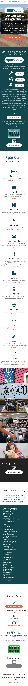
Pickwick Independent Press (10, 541)
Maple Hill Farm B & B (8, 534)
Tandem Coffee (7, 561)
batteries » (16, 180)
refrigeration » (19, 314)
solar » (14, 329)
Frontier (5, 524)
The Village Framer (7, 572)
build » (14, 214)
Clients (19, 85)
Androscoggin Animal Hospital (10, 509)
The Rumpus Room (8, 569)
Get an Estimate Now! (14, 472)
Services (19, 73)
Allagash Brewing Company (10, 508)
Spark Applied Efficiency (10, 2)
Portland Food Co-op (8, 544)
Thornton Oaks (7, 574)
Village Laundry (7, 575)
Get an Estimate (14, 117)
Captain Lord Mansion (8, 514)
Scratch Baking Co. (8, 554)
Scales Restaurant (7, 552)
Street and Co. (6, 559)
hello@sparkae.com (14, 625)
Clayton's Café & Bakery (9, 518)
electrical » (17, 229)
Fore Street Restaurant (8, 521)
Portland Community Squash (10, 542)
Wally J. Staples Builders (9, 577)
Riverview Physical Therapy (10, 547)
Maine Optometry (7, 533)
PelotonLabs (6, 539)
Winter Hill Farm (7, 580)
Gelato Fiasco (6, 526)
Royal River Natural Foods (9, 549)
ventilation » (20, 364)
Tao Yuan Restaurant (8, 562)
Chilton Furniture (7, 516)
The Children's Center (8, 567)
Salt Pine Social (7, 551)
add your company (14, 503)
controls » (14, 198)
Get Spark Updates (14, 145)
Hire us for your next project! (14, 37)
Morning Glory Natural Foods (10, 536)
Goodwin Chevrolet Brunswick (10, 528)
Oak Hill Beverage (7, 537)
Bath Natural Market (8, 513)
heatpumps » (14, 266)
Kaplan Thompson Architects (10, 531)
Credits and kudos (14, 682)
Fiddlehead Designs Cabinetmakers (12, 519)
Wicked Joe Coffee (7, 579)
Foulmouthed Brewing (8, 523)
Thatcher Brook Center (8, 566)
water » (20, 282)
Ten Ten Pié (6, 564)
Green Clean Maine (8, 529)
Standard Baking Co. (8, 557)
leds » (22, 298)
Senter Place (6, 556)
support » (14, 347)
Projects (20, 79)
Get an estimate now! (14, 606)
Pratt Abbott (6, 546)
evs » (14, 247)
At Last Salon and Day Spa (9, 511)
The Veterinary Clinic (8, 570)
